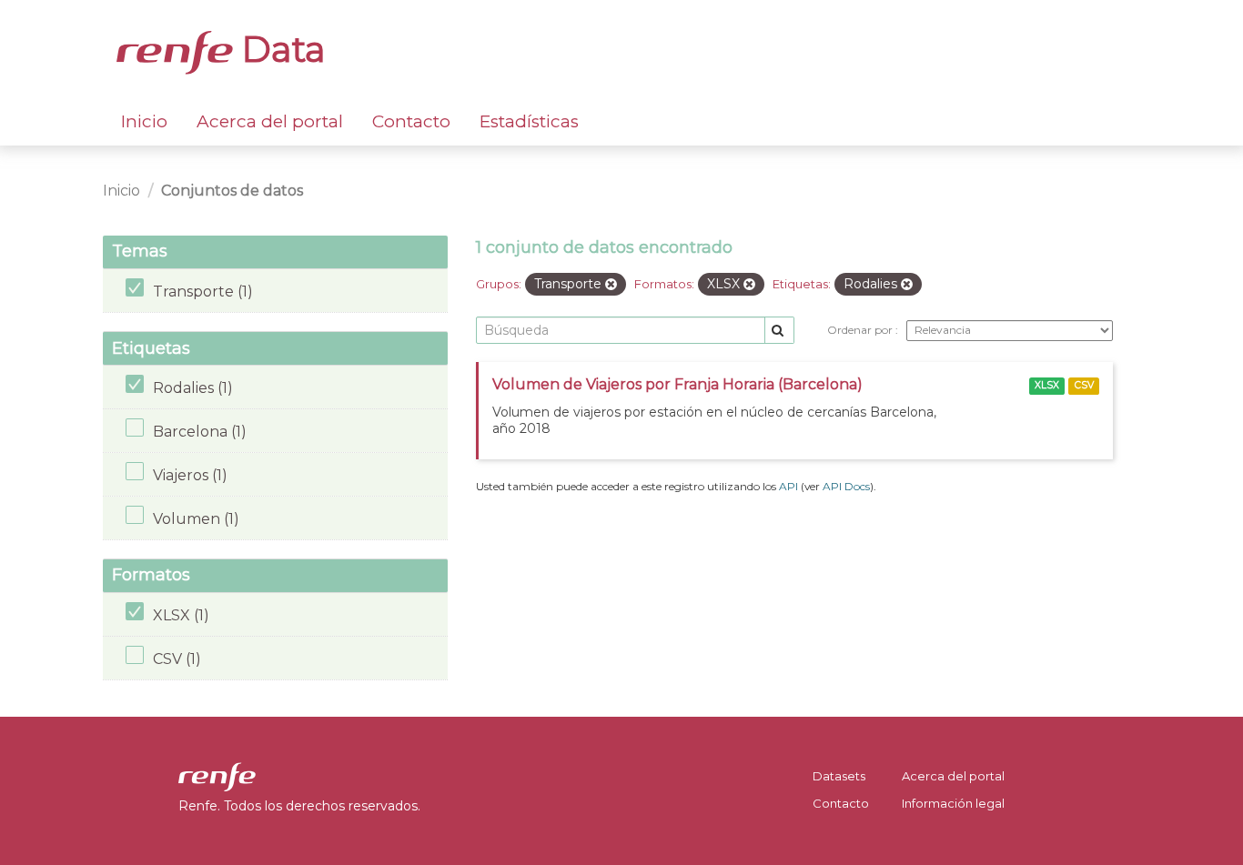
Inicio (144, 121)
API (788, 486)
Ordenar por (861, 330)
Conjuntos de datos (232, 190)
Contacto (411, 121)
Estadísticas (529, 121)
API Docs (846, 486)
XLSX (1047, 385)
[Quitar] (611, 284)
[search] (779, 331)
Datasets (839, 776)
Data (279, 49)
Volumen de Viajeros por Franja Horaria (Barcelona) (677, 384)
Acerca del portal (270, 121)
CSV (1084, 385)
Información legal (953, 803)
